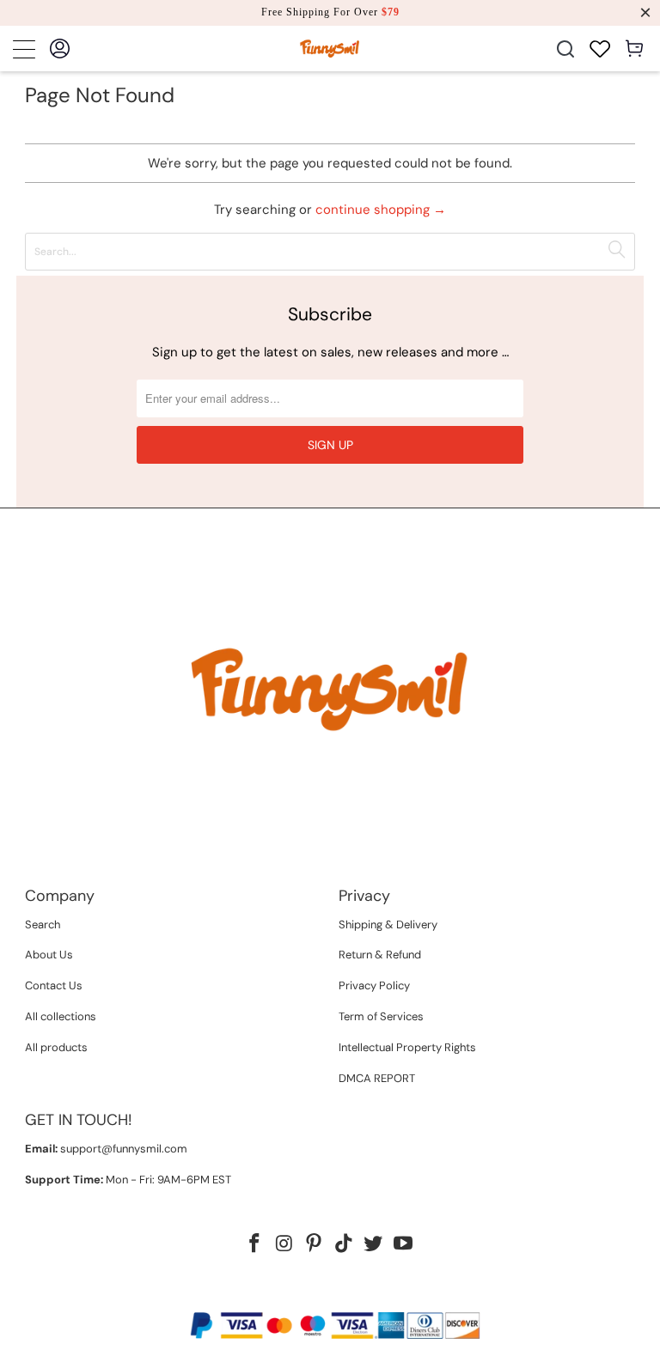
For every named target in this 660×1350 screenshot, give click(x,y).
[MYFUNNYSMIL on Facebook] (254, 1245)
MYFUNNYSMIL (294, 1296)
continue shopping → (380, 209)
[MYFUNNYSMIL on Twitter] (374, 1245)
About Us (49, 954)
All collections (60, 1016)
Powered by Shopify (396, 1296)
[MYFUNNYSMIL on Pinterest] (314, 1245)
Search (42, 924)
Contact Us (53, 985)
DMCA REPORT (377, 1078)
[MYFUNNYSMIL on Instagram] (284, 1245)
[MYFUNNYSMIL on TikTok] (345, 1245)
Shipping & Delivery (388, 924)
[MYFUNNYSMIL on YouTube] (404, 1245)
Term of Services (381, 1016)
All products (56, 1047)
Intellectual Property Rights (407, 1047)
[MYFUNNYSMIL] (330, 48)
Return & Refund (380, 954)
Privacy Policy (374, 985)
